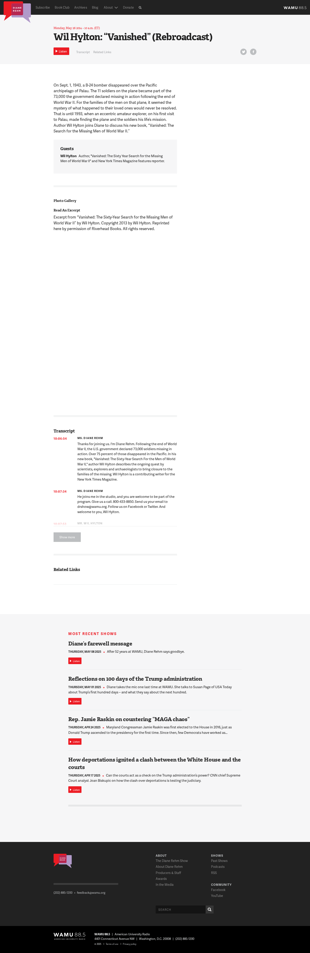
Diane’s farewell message (100, 643)
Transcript (83, 52)
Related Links (102, 52)
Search (210, 909)
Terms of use (112, 944)
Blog (95, 7)
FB (253, 52)
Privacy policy (129, 944)
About (108, 7)
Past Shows (219, 861)
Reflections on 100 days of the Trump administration (135, 678)
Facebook (218, 890)
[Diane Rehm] (17, 12)
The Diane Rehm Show (172, 861)
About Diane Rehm (169, 866)
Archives (80, 7)
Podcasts (218, 866)
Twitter (243, 52)
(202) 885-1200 (63, 893)
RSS (214, 873)
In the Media (165, 884)
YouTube (217, 895)
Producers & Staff (168, 873)
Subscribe (43, 7)
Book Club (62, 7)
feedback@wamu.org (91, 893)
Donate (128, 7)
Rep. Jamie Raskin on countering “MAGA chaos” (128, 719)
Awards (161, 878)
